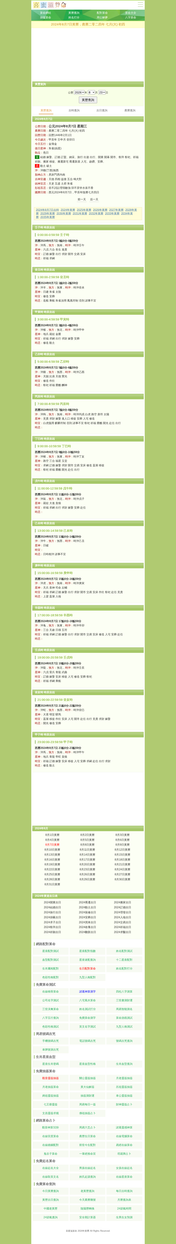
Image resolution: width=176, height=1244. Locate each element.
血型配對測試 (50, 959)
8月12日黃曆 (122, 849)
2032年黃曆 (96, 213)
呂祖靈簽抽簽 (124, 1086)
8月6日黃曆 (123, 839)
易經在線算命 (124, 1144)
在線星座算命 (124, 1176)
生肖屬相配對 (50, 968)
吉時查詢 (74, 110)
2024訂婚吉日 (122, 907)
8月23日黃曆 (87, 869)
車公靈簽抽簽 (124, 1095)
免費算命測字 (87, 1017)
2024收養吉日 (87, 927)
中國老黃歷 (50, 1208)
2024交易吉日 (122, 922)
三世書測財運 (124, 1000)
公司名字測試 (50, 1000)
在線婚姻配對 (50, 1144)
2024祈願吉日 (52, 932)
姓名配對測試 (124, 951)
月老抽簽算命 (50, 1086)
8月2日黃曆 (87, 834)
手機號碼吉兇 (50, 1040)
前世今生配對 (87, 1144)
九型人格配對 (87, 977)
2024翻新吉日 (87, 932)
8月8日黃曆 (87, 844)
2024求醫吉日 (122, 932)
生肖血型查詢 (124, 1063)
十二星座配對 (124, 959)
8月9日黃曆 (123, 844)
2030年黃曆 (64, 213)
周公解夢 (102, 17)
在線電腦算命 (124, 1136)
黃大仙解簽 (87, 1086)
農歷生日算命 (87, 1136)
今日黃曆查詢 (50, 1191)
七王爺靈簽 (50, 1104)
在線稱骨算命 (50, 991)
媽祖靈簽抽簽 (50, 1095)
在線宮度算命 (50, 1136)
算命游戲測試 (124, 1017)
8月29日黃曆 (87, 879)
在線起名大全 (50, 1168)
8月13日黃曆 (52, 854)
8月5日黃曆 (87, 839)
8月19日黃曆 (52, 864)
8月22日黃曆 (52, 869)
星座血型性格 (87, 1063)
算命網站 (45, 12)
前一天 (82, 199)
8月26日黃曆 (87, 874)
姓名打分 (73, 17)
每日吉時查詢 (124, 1191)
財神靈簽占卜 (124, 1104)
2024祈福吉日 (122, 927)
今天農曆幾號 (87, 1199)
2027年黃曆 (116, 209)
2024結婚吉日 (52, 907)
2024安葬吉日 (87, 917)
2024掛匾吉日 (52, 917)
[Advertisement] (88, 55)
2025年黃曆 (84, 209)
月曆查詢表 (124, 1199)
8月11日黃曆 (87, 849)
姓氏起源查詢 (87, 1176)
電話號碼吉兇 (87, 1040)
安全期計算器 (87, 1217)
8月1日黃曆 (52, 834)
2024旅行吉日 (52, 912)
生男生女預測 (124, 1217)
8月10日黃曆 (52, 849)
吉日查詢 (101, 110)
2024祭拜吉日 (52, 927)
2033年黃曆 (112, 213)
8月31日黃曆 (52, 884)
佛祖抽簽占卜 (87, 1113)
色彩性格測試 (50, 1026)
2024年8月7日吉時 (47, 209)
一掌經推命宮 (87, 1153)
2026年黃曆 (100, 209)
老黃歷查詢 (87, 1191)
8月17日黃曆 (87, 859)
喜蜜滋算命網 (52, 5)
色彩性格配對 (50, 977)
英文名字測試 (87, 1026)
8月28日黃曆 (52, 879)
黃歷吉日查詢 (50, 1199)
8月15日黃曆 (122, 854)
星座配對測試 (50, 951)
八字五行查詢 (50, 1017)
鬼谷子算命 (50, 1153)
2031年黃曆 (80, 213)
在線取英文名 (50, 1176)
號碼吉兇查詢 (124, 1040)
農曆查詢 (129, 110)
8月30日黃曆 (122, 879)
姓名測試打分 (87, 1009)
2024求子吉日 (52, 922)
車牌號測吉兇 (50, 1049)
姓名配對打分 (124, 968)
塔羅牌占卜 (124, 1153)
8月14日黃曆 (87, 854)
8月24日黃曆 (122, 869)
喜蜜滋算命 (71, 1231)
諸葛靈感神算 (124, 1127)
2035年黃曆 (47, 217)
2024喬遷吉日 (87, 902)
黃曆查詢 (73, 12)
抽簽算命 (45, 17)
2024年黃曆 (68, 209)
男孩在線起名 (87, 1168)
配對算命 (102, 12)
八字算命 (130, 17)
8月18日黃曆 (122, 859)
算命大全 (140, 4)
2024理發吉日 (122, 912)
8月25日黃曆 (52, 874)
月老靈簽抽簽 (124, 1078)
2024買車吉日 (87, 922)
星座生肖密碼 (50, 1063)
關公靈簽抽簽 (87, 1078)
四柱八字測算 (124, 991)
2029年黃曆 (47, 213)
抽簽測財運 (87, 1095)
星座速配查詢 (87, 959)
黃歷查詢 (46, 110)
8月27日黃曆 (122, 874)
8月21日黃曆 (122, 864)
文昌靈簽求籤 (50, 1113)
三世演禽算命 (50, 1009)
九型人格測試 (124, 1026)
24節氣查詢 (50, 1217)
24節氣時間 (124, 1208)
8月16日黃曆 (52, 859)
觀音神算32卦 (50, 1127)
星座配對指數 (87, 951)
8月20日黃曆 (87, 864)
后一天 (94, 199)
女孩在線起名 (124, 1168)
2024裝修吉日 (87, 912)
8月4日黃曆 (52, 839)
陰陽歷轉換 (87, 1208)
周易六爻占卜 (87, 1127)
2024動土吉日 (87, 907)
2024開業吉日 (52, 902)
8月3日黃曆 (123, 834)
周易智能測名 (124, 1009)
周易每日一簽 (87, 1104)
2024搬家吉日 (122, 902)
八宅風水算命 (87, 1000)
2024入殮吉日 (122, 917)
